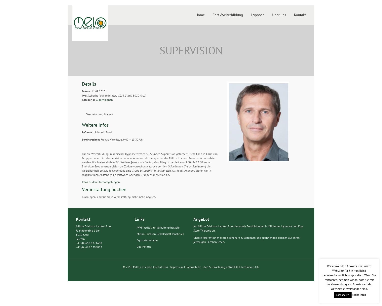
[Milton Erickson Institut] (90, 23)
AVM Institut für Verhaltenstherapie (158, 227)
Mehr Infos (359, 295)
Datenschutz (193, 267)
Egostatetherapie (147, 240)
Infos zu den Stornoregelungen (101, 182)
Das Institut (144, 246)
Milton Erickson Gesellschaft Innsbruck (160, 234)
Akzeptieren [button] (342, 295)
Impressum (176, 267)
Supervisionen (104, 100)
